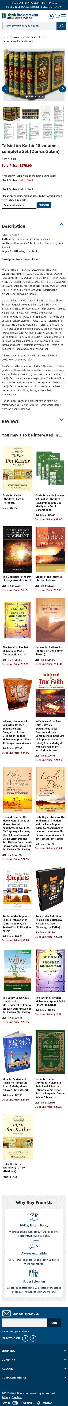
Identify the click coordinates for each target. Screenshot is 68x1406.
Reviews (10, 421)
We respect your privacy (15, 1331)
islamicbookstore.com (20, 16)
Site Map (17, 1397)
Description (13, 226)
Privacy (6, 1397)
